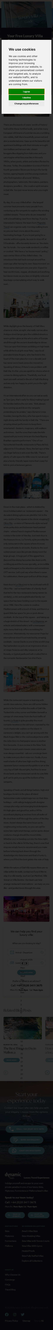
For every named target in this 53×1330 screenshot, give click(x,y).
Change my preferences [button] (26, 103)
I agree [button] (26, 91)
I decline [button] (26, 97)
